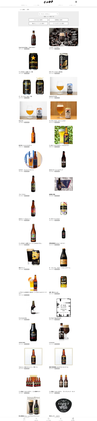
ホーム (24, 418)
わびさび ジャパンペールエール (26, 169)
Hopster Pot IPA (53, 96)
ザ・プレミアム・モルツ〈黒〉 (26, 96)
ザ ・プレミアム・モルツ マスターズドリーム (59, 267)
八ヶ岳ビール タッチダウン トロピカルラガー (59, 145)
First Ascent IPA (23, 318)
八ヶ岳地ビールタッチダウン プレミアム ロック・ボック (62, 391)
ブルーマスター (22, 194)
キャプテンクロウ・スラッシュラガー (57, 120)
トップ (48, 5)
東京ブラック (22, 267)
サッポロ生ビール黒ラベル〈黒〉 (26, 71)
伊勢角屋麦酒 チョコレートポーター (57, 243)
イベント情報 (36, 5)
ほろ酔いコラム (72, 5)
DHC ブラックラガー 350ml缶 (55, 71)
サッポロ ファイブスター (54, 218)
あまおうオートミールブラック (56, 169)
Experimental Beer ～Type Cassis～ (27, 47)
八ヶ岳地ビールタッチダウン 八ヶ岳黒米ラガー (29, 391)
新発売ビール (24, 5)
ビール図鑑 (22, 9)
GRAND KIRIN (22, 342)
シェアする (61, 418)
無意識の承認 (52, 194)
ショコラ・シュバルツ (54, 47)
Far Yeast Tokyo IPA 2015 (55, 318)
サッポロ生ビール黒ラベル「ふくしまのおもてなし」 (30, 243)
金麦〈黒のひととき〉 (54, 292)
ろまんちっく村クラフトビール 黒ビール (28, 367)
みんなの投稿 (48, 418)
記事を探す (36, 418)
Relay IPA (21, 120)
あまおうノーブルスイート (25, 218)
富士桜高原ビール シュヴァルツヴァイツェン (29, 416)
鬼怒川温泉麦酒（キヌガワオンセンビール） (59, 367)
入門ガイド (60, 5)
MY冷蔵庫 (73, 418)
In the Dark (51, 342)
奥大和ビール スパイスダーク (25, 145)
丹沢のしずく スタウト (54, 416)
